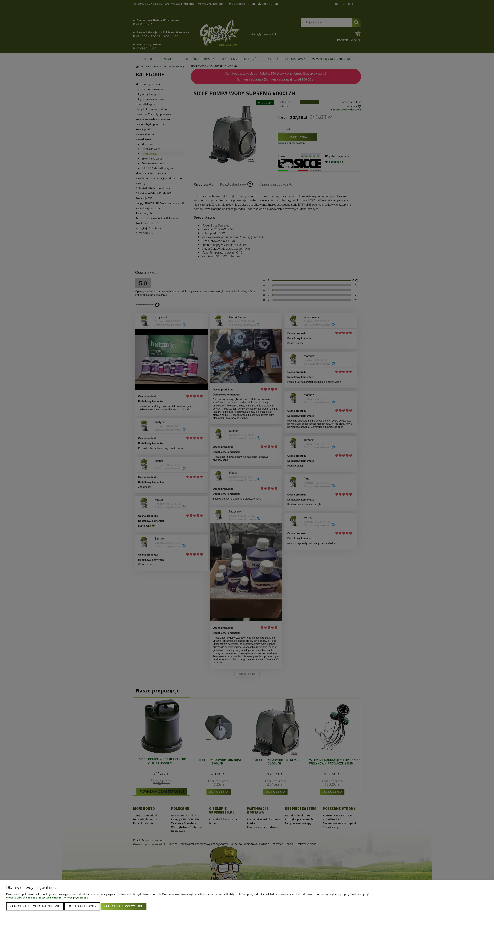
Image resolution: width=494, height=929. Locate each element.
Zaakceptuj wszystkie (123, 906)
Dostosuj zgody (82, 906)
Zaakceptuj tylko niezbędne (35, 906)
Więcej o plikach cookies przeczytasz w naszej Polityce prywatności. (47, 897)
